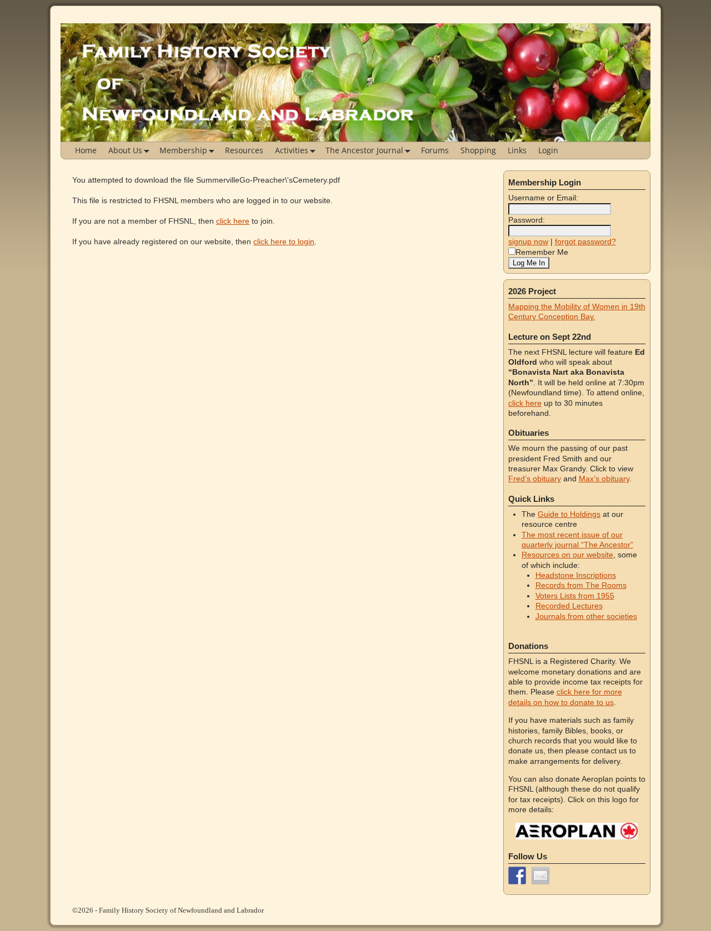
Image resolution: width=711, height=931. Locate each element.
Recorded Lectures (569, 605)
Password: (526, 219)
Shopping (478, 150)
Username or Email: (543, 197)
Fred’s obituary (534, 478)
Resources (244, 150)
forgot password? (585, 241)
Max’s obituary (604, 478)
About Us (125, 150)
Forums (435, 150)
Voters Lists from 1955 (574, 595)
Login (548, 150)
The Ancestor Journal (364, 150)
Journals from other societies (586, 616)
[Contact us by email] (540, 875)
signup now (528, 241)
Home (86, 150)
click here (232, 221)
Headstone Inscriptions (575, 575)
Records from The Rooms (581, 585)
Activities (291, 150)
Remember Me (541, 252)
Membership (183, 150)
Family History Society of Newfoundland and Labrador (181, 910)
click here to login (283, 241)
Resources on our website (567, 554)
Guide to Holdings (569, 514)
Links (517, 150)
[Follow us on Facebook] (517, 875)
